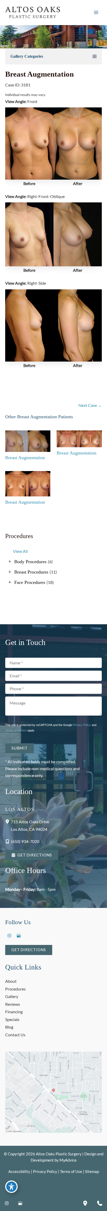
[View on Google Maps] (53, 1091)
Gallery (11, 996)
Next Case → (90, 405)
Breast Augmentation (39, 74)
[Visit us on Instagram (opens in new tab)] (9, 935)
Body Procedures (30, 561)
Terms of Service (16, 730)
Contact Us (15, 1034)
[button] (31, 855)
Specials (12, 1019)
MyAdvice (68, 1160)
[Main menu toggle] (96, 12)
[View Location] (8, 821)
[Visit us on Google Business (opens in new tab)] (19, 935)
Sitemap (92, 1171)
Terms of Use (71, 1171)
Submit (19, 748)
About (11, 981)
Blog (9, 1026)
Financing (14, 1011)
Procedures (15, 988)
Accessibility (19, 1171)
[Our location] (85, 1203)
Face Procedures (29, 582)
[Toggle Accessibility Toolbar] (11, 1186)
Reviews (12, 1004)
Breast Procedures (31, 572)
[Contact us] (99, 1203)
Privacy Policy (82, 725)
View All (20, 551)
